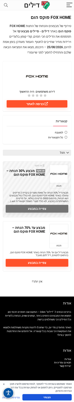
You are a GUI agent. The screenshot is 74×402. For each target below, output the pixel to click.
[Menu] (69, 5)
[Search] (5, 5)
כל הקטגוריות (55, 137)
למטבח (59, 132)
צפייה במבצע (37, 209)
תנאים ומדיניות (62, 362)
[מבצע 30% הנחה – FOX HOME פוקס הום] (59, 173)
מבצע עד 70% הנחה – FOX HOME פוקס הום (28, 229)
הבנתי (47, 397)
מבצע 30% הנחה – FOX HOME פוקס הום (25, 173)
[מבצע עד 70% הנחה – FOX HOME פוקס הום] (59, 233)
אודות (68, 359)
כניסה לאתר (35, 104)
